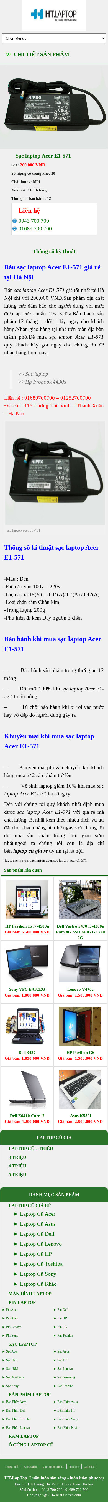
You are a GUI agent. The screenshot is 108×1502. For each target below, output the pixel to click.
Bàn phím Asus (67, 1402)
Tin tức (74, 1466)
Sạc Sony (12, 1386)
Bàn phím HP (66, 1410)
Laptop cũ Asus (38, 1224)
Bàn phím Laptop (30, 1394)
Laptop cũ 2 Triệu (31, 1148)
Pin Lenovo (13, 1327)
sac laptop (20, 860)
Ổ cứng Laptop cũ (31, 1444)
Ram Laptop (24, 1436)
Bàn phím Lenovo (18, 1428)
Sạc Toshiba (65, 1386)
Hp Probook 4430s (45, 382)
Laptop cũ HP (36, 1254)
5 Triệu (17, 1174)
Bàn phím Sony (67, 1419)
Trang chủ (11, 1466)
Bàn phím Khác (67, 1428)
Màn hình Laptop (30, 1293)
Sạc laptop (36, 374)
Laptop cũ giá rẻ (30, 1205)
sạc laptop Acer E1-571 (50, 267)
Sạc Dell (11, 1360)
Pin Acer (11, 1310)
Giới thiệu (30, 1466)
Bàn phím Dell (15, 1410)
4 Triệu (17, 1166)
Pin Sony (12, 1336)
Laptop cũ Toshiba (41, 1264)
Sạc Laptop (23, 1344)
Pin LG (62, 1327)
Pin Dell (62, 1310)
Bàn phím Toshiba (18, 1419)
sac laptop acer (41, 860)
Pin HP (62, 1318)
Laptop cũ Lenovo (41, 1244)
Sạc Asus (63, 1351)
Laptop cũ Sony (38, 1274)
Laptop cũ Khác (38, 1284)
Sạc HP (62, 1360)
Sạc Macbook (15, 1377)
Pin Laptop (22, 1302)
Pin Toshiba (65, 1336)
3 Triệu (17, 1157)
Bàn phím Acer (16, 1402)
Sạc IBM (12, 1369)
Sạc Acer (12, 1351)
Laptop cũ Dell (37, 1234)
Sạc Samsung (66, 1377)
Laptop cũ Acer (37, 1214)
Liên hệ (89, 1466)
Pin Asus (12, 1318)
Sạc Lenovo (65, 1369)
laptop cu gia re (30, 851)
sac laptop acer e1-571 (70, 860)
